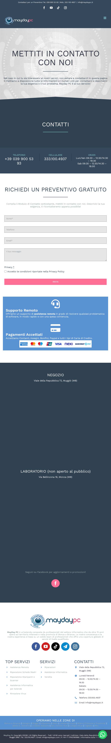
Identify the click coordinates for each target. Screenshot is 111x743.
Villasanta (46, 723)
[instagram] (75, 646)
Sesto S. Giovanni (21, 725)
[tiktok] (55, 646)
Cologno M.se (76, 725)
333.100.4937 (55, 159)
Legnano (89, 725)
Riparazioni (50, 667)
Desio (55, 723)
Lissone (63, 723)
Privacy (99, 737)
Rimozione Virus (18, 693)
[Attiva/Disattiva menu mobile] (105, 17)
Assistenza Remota (19, 667)
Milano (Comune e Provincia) (91, 723)
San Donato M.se (59, 725)
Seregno (26, 723)
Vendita (48, 677)
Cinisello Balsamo (40, 725)
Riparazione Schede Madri (23, 672)
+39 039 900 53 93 (19, 161)
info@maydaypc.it (85, 2)
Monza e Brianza (12, 723)
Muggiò (35, 723)
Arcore (71, 723)
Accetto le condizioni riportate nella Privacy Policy (35, 271)
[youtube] (45, 646)
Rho (96, 725)
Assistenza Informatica (56, 672)
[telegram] (65, 646)
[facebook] (55, 583)
